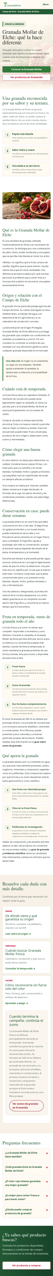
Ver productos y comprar (26, 1265)
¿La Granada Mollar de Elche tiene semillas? (21, 1154)
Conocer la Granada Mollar (26, 69)
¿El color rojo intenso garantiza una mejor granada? (22, 1183)
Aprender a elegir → (16, 1003)
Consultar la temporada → (20, 968)
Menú (46, 4)
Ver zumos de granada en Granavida (25, 1105)
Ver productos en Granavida (26, 77)
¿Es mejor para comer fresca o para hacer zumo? (22, 1197)
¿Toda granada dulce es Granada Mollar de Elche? (23, 1168)
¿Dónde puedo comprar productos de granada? (18, 1211)
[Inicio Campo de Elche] (12, 4)
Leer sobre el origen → (18, 933)
